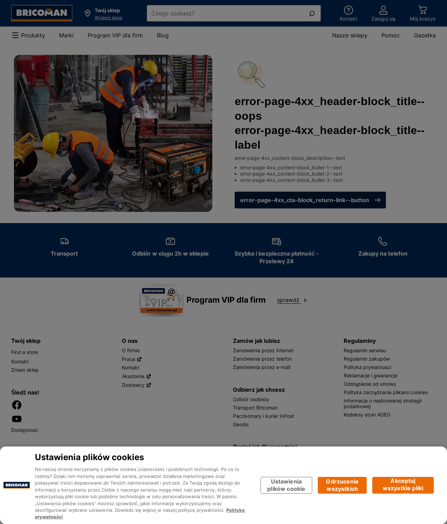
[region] (223, 485)
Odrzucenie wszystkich (342, 485)
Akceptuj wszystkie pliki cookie (403, 485)
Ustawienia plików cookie (286, 485)
